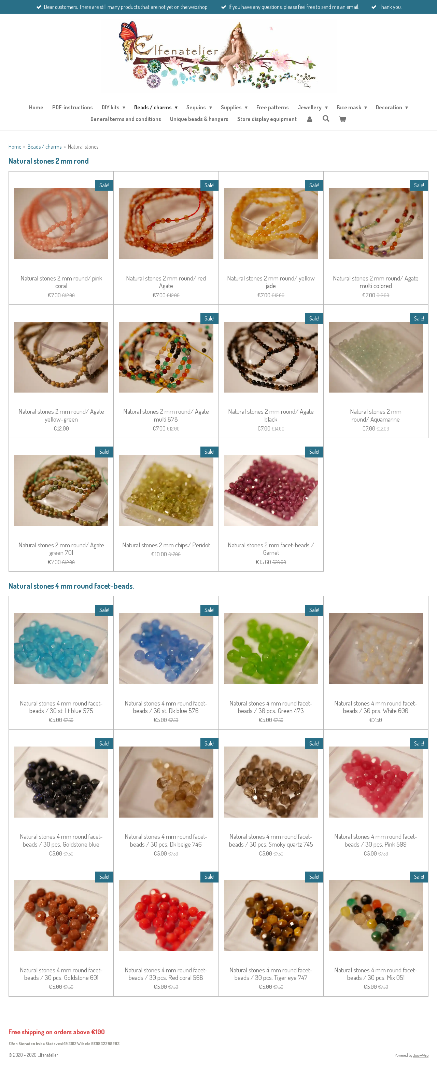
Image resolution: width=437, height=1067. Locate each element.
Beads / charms (44, 146)
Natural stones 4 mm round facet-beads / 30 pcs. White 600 (375, 707)
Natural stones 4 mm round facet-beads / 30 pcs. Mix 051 (375, 974)
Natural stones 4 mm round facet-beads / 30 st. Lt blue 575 (61, 707)
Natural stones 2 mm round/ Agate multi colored (376, 282)
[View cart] (342, 119)
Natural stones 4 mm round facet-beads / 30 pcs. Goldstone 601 (61, 974)
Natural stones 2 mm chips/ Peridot (166, 545)
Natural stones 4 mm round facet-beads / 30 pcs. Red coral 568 (166, 974)
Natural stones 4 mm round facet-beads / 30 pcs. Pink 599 (375, 840)
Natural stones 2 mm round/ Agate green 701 (61, 549)
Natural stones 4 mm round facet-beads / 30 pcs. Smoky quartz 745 (271, 840)
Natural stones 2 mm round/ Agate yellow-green (61, 415)
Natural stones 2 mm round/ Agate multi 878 (166, 415)
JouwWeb (420, 1055)
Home (15, 146)
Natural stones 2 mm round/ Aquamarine (375, 415)
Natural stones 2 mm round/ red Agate (166, 282)
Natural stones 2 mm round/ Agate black (271, 415)
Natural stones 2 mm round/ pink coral (61, 282)
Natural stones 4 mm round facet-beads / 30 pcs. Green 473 (270, 707)
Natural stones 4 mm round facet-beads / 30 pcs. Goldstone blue (61, 840)
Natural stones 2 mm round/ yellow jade (271, 282)
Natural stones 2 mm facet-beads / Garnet (271, 549)
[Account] (309, 119)
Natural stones (83, 146)
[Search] (326, 118)
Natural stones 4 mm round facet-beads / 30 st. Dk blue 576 (166, 707)
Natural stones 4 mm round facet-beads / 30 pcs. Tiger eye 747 (270, 974)
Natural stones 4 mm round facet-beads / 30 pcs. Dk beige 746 (166, 840)
